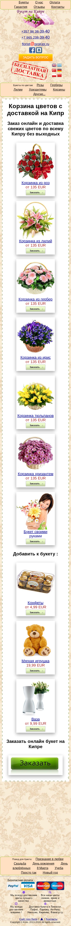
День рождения (43, 863)
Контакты (57, 6)
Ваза (35, 719)
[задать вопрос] (35, 773)
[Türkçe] (54, 71)
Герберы (56, 85)
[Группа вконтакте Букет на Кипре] (39, 52)
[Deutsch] (59, 71)
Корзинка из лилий (35, 241)
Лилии (18, 89)
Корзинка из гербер (35, 299)
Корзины (59, 89)
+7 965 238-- (35, 37)
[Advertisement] (35, 818)
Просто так (28, 872)
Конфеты (35, 603)
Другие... (39, 94)
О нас (39, 2)
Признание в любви (49, 859)
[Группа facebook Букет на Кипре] (32, 52)
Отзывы (39, 6)
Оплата (55, 2)
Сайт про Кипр (28, 919)
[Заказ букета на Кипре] (36, 60)
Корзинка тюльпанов (35, 416)
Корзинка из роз (36, 183)
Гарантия (20, 6)
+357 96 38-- (35, 31)
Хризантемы (38, 89)
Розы (40, 85)
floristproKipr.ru (35, 44)
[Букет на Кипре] (36, 27)
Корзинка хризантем (35, 474)
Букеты (24, 2)
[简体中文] (59, 76)
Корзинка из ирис (35, 357)
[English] (54, 66)
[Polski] (54, 76)
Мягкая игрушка (35, 661)
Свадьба (20, 863)
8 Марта (42, 868)
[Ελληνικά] (59, 66)
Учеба (59, 868)
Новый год (50, 872)
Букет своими (35, 532)
